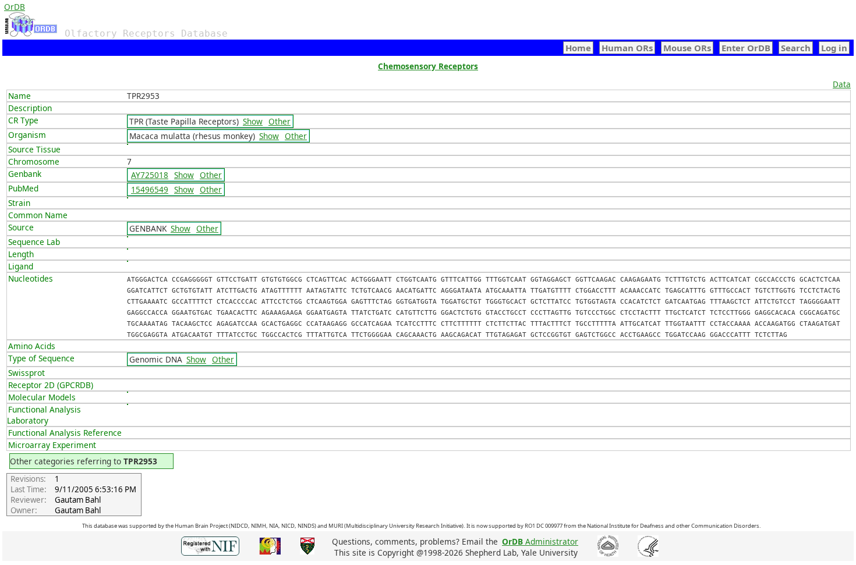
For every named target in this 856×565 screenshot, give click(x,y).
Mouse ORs (687, 48)
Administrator (540, 541)
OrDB (14, 6)
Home (578, 48)
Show (253, 121)
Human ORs (627, 48)
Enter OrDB (745, 48)
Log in (834, 48)
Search (796, 48)
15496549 (149, 189)
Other (279, 121)
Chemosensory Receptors (428, 66)
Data (842, 84)
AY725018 (149, 174)
